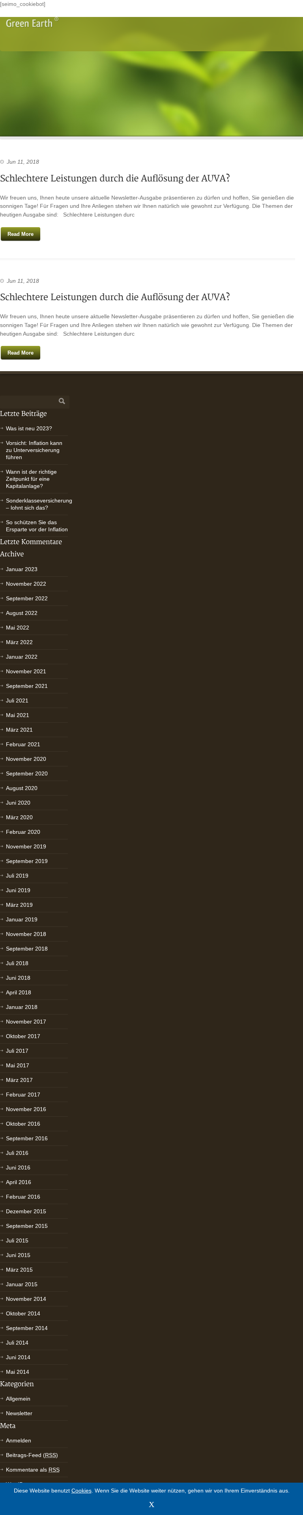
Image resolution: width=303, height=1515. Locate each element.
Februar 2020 (23, 832)
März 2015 (19, 1270)
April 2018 (18, 992)
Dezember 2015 (26, 1211)
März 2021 (19, 730)
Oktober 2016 (23, 1124)
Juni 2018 (18, 978)
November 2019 (26, 846)
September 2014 (27, 1328)
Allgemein (18, 1398)
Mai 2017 (17, 1065)
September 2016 (27, 1138)
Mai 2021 (17, 715)
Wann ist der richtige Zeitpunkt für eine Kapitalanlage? (31, 479)
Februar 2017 (23, 1094)
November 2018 (26, 934)
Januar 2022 (21, 657)
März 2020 (19, 817)
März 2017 (19, 1080)
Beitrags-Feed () (32, 1455)
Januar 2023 (21, 569)
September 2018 (27, 948)
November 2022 (26, 584)
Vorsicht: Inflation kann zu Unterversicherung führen (34, 450)
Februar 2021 (23, 744)
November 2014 (26, 1299)
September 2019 (27, 861)
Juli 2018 (17, 963)
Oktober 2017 (23, 1036)
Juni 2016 (18, 1167)
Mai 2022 (17, 627)
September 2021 (27, 686)
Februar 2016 (23, 1197)
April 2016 (18, 1182)
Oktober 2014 (23, 1313)
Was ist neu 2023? (29, 428)
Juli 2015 (17, 1240)
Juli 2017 (17, 1051)
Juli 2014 (17, 1342)
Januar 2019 (21, 919)
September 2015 (27, 1226)
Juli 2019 (17, 875)
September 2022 (27, 598)
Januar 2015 (21, 1284)
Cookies (81, 1490)
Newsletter (19, 1413)
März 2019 (19, 905)
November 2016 (26, 1109)
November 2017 (26, 1021)
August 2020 (21, 788)
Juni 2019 (18, 890)
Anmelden (18, 1440)
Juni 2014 (18, 1357)
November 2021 (26, 671)
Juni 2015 (18, 1255)
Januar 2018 (21, 1007)
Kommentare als (33, 1469)
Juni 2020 (18, 803)
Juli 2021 (17, 700)
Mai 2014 (17, 1372)
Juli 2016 (17, 1153)
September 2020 (27, 773)
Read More (20, 234)
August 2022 (21, 613)
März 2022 (19, 642)
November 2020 (26, 759)
